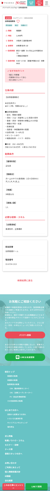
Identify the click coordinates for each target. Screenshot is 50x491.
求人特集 (9, 436)
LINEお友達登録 (27, 357)
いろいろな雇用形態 (15, 419)
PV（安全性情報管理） (18, 397)
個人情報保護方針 (12, 472)
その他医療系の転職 (15, 401)
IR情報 (8, 476)
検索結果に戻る (25, 280)
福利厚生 (10, 427)
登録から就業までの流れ (16, 414)
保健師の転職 (12, 380)
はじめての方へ (11, 410)
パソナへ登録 (25, 335)
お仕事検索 (31, 3)
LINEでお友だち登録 (39, 3)
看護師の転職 (12, 376)
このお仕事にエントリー (13, 486)
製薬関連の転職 (13, 384)
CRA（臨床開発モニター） (20, 389)
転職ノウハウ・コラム (14, 440)
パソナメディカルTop (9, 7)
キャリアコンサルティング (17, 423)
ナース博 (8, 449)
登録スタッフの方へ (13, 454)
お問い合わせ (11, 463)
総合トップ (10, 372)
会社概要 (9, 481)
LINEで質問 (37, 486)
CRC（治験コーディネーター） (21, 393)
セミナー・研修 (11, 445)
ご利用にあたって (12, 467)
